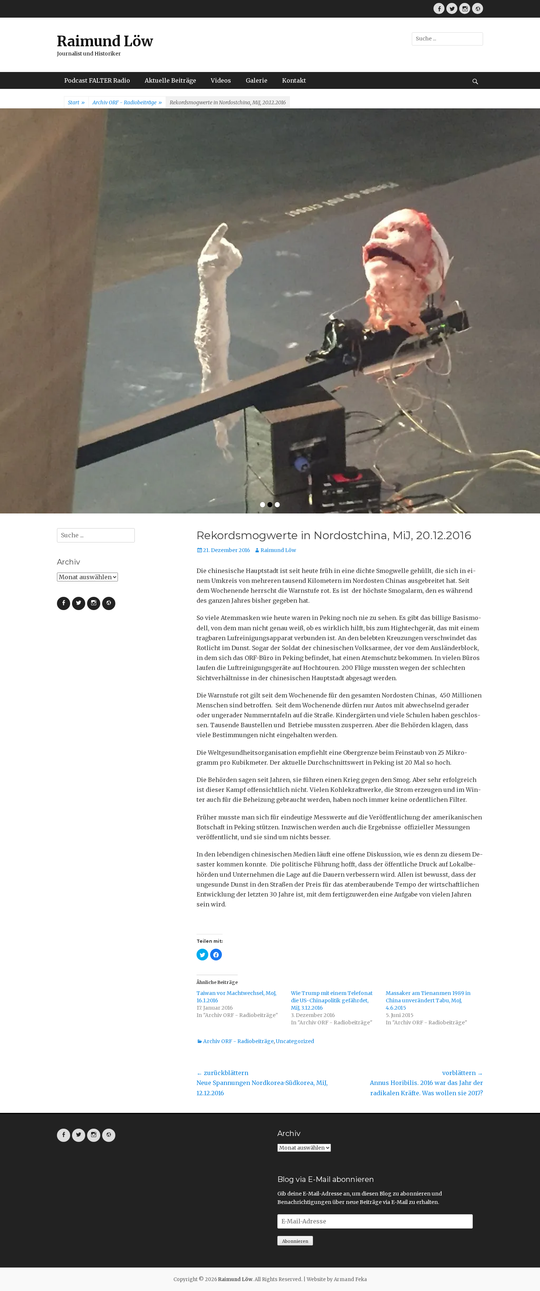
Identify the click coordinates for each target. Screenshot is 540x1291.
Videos (221, 80)
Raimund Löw (105, 41)
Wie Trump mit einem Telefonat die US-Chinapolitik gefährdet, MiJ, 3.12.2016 (331, 820)
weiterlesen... (389, 259)
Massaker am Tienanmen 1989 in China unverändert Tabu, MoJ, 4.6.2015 (428, 820)
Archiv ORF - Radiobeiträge (127, 102)
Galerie (256, 80)
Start (76, 102)
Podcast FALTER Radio (97, 80)
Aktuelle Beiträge (170, 80)
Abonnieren (295, 1061)
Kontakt (294, 80)
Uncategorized (295, 861)
